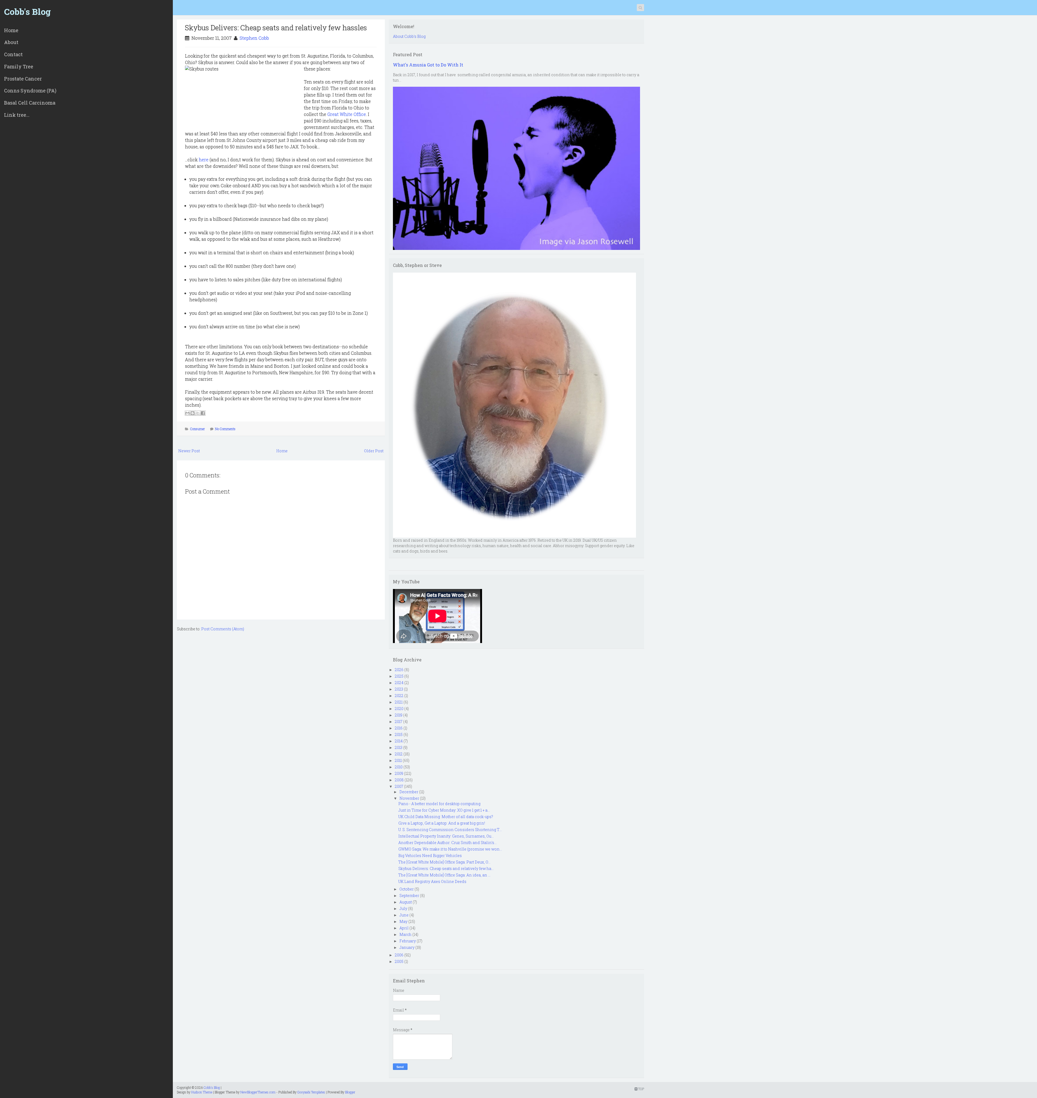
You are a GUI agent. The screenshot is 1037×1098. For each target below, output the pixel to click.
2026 (399, 669)
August (405, 902)
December (408, 791)
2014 (399, 741)
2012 (399, 753)
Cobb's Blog (27, 11)
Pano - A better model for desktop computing (439, 803)
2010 (399, 766)
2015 (399, 734)
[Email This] (187, 413)
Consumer (197, 429)
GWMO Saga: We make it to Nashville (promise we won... (450, 849)
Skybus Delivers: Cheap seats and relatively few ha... (446, 868)
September (409, 895)
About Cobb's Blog (409, 36)
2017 (398, 721)
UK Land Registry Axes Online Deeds (432, 881)
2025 (399, 676)
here (203, 159)
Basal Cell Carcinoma (29, 102)
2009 (399, 773)
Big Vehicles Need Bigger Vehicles (430, 855)
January (407, 947)
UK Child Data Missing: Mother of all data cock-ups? (445, 816)
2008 (399, 779)
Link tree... (16, 115)
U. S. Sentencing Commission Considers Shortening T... (450, 829)
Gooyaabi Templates (311, 1092)
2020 (399, 708)
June (404, 915)
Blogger (350, 1092)
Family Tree (18, 66)
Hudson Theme (201, 1092)
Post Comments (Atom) (222, 628)
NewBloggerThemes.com (257, 1092)
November (409, 798)
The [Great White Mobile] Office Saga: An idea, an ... (444, 875)
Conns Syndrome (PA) (30, 90)
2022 (399, 695)
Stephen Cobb (254, 38)
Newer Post (189, 450)
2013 (398, 747)
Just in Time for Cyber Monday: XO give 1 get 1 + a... (444, 810)
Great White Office (346, 114)
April (404, 927)
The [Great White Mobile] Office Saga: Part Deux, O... (444, 862)
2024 (399, 682)
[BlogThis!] (192, 413)
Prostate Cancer (23, 78)
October (406, 889)
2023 (399, 689)
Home (11, 30)
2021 (399, 702)
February (407, 940)
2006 (399, 955)
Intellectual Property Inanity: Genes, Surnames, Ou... (446, 836)
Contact (13, 54)
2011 (398, 760)
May (403, 921)
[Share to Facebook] (203, 413)
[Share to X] (197, 413)
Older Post (373, 450)
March (405, 934)
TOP (640, 1089)
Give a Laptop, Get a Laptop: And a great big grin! (441, 823)
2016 (399, 728)
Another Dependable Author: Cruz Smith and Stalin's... (447, 842)
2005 (399, 961)
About (11, 42)
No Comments (225, 429)
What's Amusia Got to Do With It (428, 65)
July (403, 908)
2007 (399, 786)
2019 (398, 715)
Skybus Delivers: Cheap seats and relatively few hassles (276, 27)
